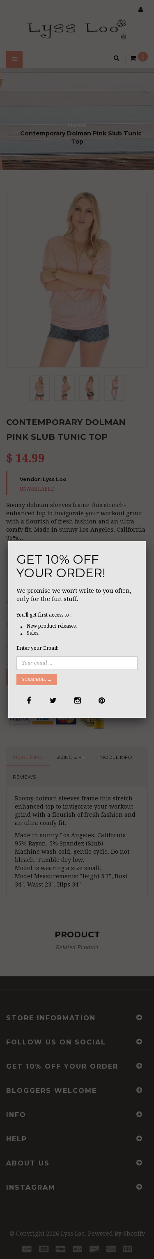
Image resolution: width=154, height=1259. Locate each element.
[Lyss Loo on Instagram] (77, 700)
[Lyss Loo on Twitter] (53, 700)
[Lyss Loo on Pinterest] (101, 700)
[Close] (145, 541)
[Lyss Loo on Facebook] (28, 700)
